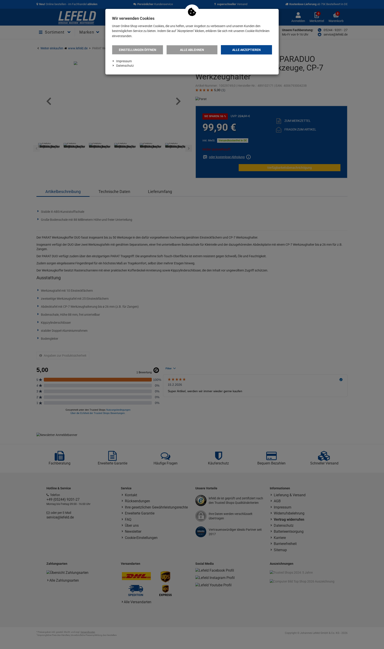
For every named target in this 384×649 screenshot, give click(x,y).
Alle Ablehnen (192, 50)
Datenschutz (125, 65)
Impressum (124, 61)
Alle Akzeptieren (246, 50)
